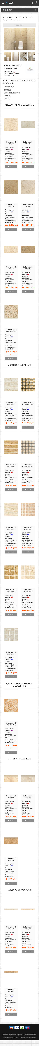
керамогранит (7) (9, 87)
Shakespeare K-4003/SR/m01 (28, 528)
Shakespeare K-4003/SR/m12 (28, 591)
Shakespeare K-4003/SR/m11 (11, 528)
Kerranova (9, 17)
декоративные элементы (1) (12, 92)
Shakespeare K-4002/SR (11, 205)
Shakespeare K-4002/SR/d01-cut (11, 724)
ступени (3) (7, 95)
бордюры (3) (7, 98)
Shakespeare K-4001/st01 (28, 797)
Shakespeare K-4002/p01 (11, 990)
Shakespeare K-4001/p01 (11, 928)
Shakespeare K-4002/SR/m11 (11, 466)
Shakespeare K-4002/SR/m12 (11, 591)
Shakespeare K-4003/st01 (11, 797)
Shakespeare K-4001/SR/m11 (11, 403)
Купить (12, 166)
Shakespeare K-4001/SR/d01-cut (11, 330)
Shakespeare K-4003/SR (11, 143)
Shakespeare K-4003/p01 (28, 928)
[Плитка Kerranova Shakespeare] (7, 56)
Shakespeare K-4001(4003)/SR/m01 (28, 466)
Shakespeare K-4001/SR (28, 143)
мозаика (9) (7, 89)
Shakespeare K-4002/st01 (11, 859)
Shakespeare (8, 153)
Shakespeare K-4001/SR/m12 (11, 653)
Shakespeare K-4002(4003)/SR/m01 (28, 403)
